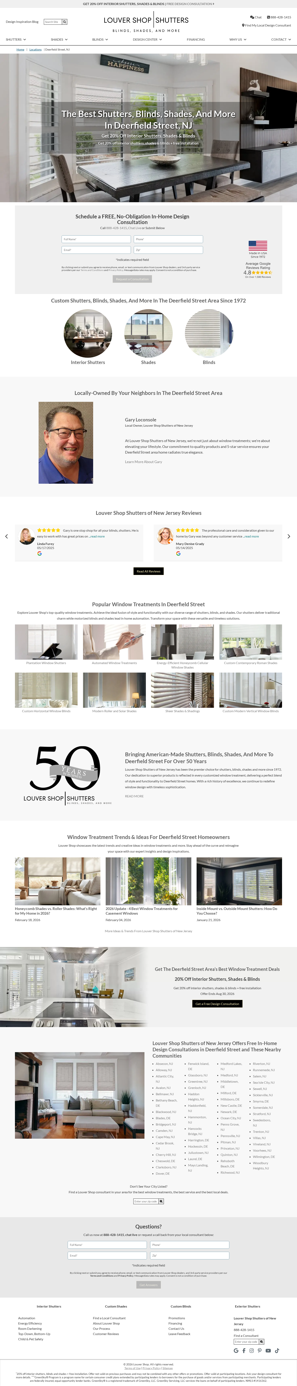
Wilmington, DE (264, 1157)
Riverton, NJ (261, 1063)
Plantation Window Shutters (46, 663)
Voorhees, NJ (262, 1150)
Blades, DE (163, 1118)
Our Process (101, 1328)
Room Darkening (30, 1328)
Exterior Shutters (247, 1306)
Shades (57, 39)
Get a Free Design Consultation (217, 1004)
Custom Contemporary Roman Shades (250, 663)
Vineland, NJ (262, 1144)
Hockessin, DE (198, 1146)
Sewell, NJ (260, 1089)
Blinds (98, 39)
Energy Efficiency (30, 1323)
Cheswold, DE (165, 1161)
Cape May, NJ (165, 1137)
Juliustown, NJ (198, 1152)
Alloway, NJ (164, 1070)
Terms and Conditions (92, 270)
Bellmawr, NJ (165, 1094)
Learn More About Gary (143, 461)
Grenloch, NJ (197, 1088)
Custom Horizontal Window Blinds (46, 711)
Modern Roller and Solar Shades (114, 711)
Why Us (236, 39)
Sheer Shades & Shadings (182, 711)
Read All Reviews (148, 571)
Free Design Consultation (189, 4)
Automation (26, 1318)
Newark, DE (229, 1112)
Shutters (14, 39)
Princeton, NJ (230, 1148)
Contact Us (176, 1328)
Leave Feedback (179, 1334)
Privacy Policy (115, 270)
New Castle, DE (231, 1105)
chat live (131, 1235)
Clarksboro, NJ (166, 1167)
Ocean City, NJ (231, 1118)
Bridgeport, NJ (166, 1124)
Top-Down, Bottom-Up (34, 1334)
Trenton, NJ (261, 1131)
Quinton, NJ (229, 1154)
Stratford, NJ (262, 1114)
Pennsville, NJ (230, 1136)
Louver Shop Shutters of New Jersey (168, 425)
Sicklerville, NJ (263, 1095)
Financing (196, 39)
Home (20, 49)
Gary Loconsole (140, 419)
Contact (279, 39)
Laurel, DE (195, 1159)
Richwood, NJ (230, 1172)
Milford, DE (229, 1093)
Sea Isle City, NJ (264, 1082)
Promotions (177, 1318)
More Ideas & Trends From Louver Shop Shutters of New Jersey (148, 931)
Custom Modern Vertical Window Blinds (251, 711)
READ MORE (134, 796)
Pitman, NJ (228, 1142)
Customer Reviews (106, 1334)
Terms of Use (132, 1368)
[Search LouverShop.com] (161, 1201)
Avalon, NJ (163, 1088)
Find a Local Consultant (109, 1318)
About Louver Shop (106, 1323)
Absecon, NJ (164, 1063)
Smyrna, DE (261, 1101)
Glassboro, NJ (197, 1075)
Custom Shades (116, 1306)
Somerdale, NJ (263, 1107)
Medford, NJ (229, 1075)
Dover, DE (163, 1173)
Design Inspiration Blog (22, 21)
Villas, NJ (259, 1138)
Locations (35, 49)
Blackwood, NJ (166, 1112)
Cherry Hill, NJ (166, 1154)
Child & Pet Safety (30, 1339)
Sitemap (168, 1368)
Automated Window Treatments (114, 663)
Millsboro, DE (230, 1099)
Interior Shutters (88, 362)
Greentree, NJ (197, 1081)
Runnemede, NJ (264, 1070)
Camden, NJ (164, 1130)
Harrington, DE (198, 1140)
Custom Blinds (181, 1306)
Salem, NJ (259, 1076)
